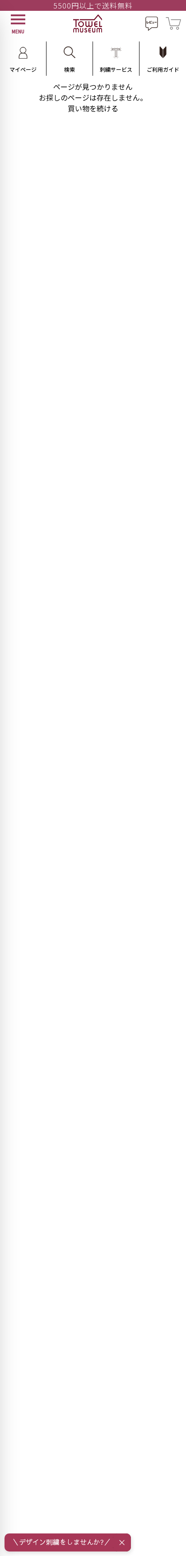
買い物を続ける (93, 108)
